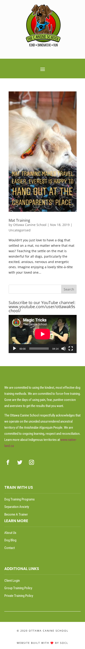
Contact (9, 548)
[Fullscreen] (70, 348)
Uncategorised (20, 230)
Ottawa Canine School (29, 225)
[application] (43, 334)
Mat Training (19, 220)
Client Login (12, 581)
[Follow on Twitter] (20, 462)
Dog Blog (10, 540)
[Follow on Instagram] (31, 462)
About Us (10, 533)
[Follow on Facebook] (8, 462)
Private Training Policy (18, 596)
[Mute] (63, 348)
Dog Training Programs (19, 499)
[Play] (14, 348)
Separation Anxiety (16, 507)
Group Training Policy (18, 588)
